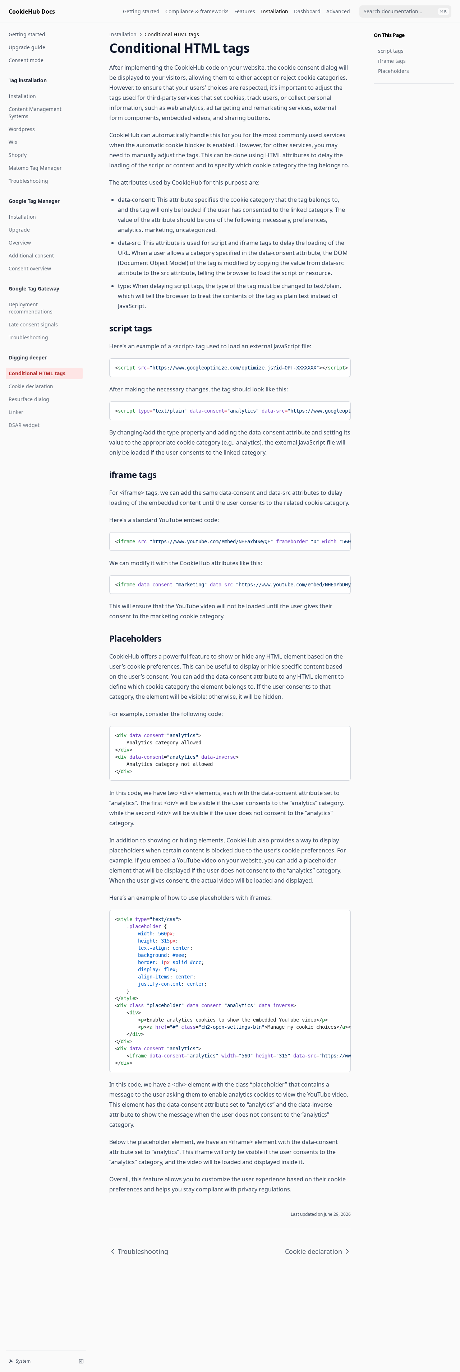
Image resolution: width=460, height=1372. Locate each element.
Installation (274, 11)
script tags (391, 50)
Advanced (338, 11)
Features (244, 11)
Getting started (141, 11)
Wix (13, 142)
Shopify (18, 155)
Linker (16, 412)
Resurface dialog (29, 399)
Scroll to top (385, 92)
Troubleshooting (28, 180)
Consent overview (30, 268)
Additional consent (31, 255)
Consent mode (26, 60)
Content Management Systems (35, 113)
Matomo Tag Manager (35, 167)
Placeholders (393, 71)
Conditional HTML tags (37, 373)
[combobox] (405, 11)
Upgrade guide (27, 47)
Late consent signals (33, 324)
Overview (20, 242)
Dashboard (307, 11)
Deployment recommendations (30, 308)
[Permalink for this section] (157, 328)
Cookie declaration (31, 386)
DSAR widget (24, 425)
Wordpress (22, 129)
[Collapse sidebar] (81, 1361)
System (23, 1361)
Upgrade (19, 229)
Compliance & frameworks (197, 11)
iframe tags (392, 60)
